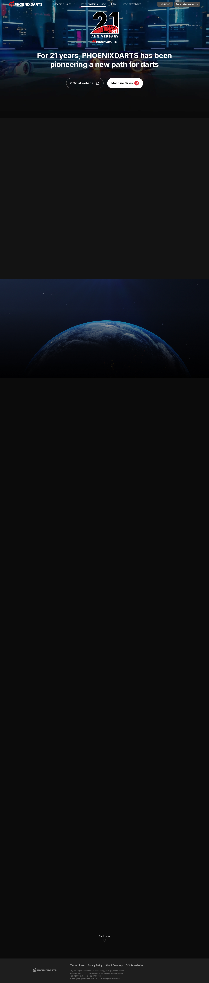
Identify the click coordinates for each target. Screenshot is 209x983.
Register (165, 4)
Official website (131, 4)
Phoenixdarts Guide (93, 4)
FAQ (113, 4)
